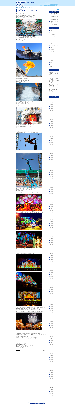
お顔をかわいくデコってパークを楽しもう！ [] (54, 14)
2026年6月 (51, 102)
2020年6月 (51, 238)
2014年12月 (51, 361)
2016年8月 (51, 323)
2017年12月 (51, 293)
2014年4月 (51, 376)
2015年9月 (51, 344)
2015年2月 (51, 357)
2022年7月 (51, 191)
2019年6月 (51, 259)
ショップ (51, 51)
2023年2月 (51, 178)
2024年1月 (51, 157)
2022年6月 (51, 193)
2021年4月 (51, 219)
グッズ (51, 47)
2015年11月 (51, 340)
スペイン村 (53, 73)
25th (52, 89)
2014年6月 (51, 372)
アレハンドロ (51, 81)
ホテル (52, 91)
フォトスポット (53, 79)
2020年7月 (51, 236)
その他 (51, 32)
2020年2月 (51, 244)
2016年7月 (51, 325)
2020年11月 (51, 229)
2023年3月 (51, 176)
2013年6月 (51, 395)
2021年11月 (51, 206)
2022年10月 (51, 185)
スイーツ (54, 74)
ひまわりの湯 (52, 34)
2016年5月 (51, 329)
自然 (50, 64)
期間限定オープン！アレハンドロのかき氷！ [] (54, 24)
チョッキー (55, 72)
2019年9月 (51, 253)
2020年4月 (51, 242)
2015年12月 (51, 338)
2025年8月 (51, 121)
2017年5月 (51, 306)
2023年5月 (51, 172)
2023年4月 (51, 174)
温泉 (55, 79)
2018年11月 (51, 272)
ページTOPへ (44, 350)
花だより (51, 66)
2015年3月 (51, 355)
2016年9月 (51, 321)
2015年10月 (51, 342)
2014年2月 (51, 380)
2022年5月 (51, 195)
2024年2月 (51, 155)
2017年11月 (51, 295)
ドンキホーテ (53, 78)
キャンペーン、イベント (53, 45)
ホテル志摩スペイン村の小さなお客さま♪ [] (54, 21)
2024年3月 (51, 153)
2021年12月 (51, 204)
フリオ (53, 80)
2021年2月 (51, 223)
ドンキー (55, 85)
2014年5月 (51, 374)
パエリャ (56, 74)
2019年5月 (51, 261)
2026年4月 (51, 106)
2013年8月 (51, 391)
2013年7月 (51, 393)
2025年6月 (51, 125)
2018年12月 (51, 270)
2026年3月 (51, 108)
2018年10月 (51, 274)
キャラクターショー (52, 43)
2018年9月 (51, 276)
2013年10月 (51, 387)
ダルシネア (54, 91)
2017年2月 (51, 312)
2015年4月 (51, 353)
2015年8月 (51, 346)
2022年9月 (51, 187)
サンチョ (53, 84)
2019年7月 (51, 257)
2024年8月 (51, 144)
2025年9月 (51, 119)
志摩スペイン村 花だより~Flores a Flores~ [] (54, 19)
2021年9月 (51, 210)
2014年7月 (51, 370)
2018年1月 (51, 291)
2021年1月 (51, 225)
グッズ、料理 (52, 49)
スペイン (55, 90)
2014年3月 (51, 378)
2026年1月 (51, 112)
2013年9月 (51, 389)
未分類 (51, 62)
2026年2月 (51, 110)
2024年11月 (51, 138)
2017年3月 (51, 310)
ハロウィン (52, 90)
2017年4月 (51, 308)
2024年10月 (51, 140)
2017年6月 (51, 304)
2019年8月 (51, 255)
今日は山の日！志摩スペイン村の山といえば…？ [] (54, 16)
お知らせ (51, 30)
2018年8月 (51, 278)
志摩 (54, 89)
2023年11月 (51, 161)
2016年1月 (51, 336)
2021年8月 (51, 212)
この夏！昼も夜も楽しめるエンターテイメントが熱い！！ (28, 10)
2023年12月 (51, 159)
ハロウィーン (57, 80)
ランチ (54, 81)
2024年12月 (51, 136)
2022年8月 (51, 189)
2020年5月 (51, 240)
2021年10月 (51, 208)
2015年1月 (51, 359)
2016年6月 (51, 327)
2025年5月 (51, 127)
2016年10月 (51, 319)
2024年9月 (51, 142)
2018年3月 (51, 287)
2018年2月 (51, 289)
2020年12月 (51, 227)
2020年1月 (51, 246)
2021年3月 (51, 221)
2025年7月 (51, 123)
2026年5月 (51, 104)
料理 (50, 60)
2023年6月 (51, 170)
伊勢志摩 (51, 72)
